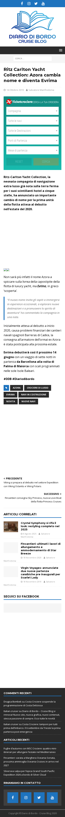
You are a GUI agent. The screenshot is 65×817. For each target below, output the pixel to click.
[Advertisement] (32, 239)
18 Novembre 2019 (32, 581)
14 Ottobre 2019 (15, 90)
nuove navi (28, 401)
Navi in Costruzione (33, 394)
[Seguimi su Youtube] (43, 3)
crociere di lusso (37, 387)
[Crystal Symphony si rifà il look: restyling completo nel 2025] (11, 526)
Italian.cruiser (11, 711)
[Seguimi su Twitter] (36, 3)
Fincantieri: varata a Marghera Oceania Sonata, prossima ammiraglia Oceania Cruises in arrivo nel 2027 (31, 761)
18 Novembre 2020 (32, 557)
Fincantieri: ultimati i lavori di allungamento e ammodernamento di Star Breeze (40, 548)
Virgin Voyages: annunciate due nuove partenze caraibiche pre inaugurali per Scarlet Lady (40, 572)
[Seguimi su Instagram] (29, 3)
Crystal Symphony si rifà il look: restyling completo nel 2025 (40, 526)
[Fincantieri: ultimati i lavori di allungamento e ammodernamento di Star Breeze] (11, 547)
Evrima (10, 394)
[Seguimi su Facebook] (22, 3)
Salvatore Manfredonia (41, 90)
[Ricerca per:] (32, 58)
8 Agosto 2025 (29, 533)
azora (16, 387)
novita (10, 401)
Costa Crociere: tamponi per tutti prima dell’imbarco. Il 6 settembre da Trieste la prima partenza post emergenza (32, 728)
